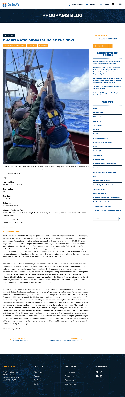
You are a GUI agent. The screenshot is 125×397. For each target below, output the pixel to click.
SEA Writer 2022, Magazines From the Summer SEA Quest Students (107, 87)
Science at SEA (97, 121)
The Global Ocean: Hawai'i (101, 202)
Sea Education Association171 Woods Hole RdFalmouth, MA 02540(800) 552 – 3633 (13, 376)
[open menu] (120, 4)
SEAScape (96, 129)
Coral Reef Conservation (100, 168)
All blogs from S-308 (11, 231)
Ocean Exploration (98, 112)
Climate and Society (99, 159)
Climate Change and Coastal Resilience (104, 163)
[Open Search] (113, 4)
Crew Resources (71, 384)
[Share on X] (99, 46)
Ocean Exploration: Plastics (101, 180)
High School (97, 117)
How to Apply (70, 372)
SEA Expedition (97, 125)
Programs (37, 376)
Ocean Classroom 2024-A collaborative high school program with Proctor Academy (106, 62)
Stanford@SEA (97, 151)
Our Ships (37, 380)
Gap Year (96, 108)
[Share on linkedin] (103, 46)
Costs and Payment (72, 376)
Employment (69, 380)
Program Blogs (32, 45)
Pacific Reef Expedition (100, 193)
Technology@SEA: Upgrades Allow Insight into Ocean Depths (107, 94)
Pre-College (96, 134)
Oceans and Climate (99, 189)
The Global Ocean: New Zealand (102, 206)
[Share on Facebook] (95, 46)
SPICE (95, 146)
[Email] (110, 46)
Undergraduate (43, 45)
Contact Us (9, 367)
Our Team (37, 384)
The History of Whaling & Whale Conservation (107, 210)
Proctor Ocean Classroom (100, 138)
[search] (120, 219)
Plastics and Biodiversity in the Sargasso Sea (106, 197)
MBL (94, 176)
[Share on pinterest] (107, 46)
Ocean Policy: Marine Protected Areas (104, 185)
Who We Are (38, 372)
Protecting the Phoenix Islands (102, 142)
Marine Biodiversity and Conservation (14, 45)
